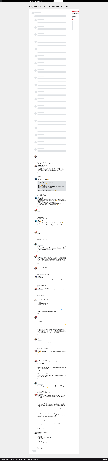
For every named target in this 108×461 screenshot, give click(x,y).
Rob (40, 181)
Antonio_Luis (41, 277)
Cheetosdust (41, 198)
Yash (39, 211)
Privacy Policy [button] (36, 459)
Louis (40, 257)
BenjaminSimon (41, 166)
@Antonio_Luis (60, 329)
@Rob (46, 179)
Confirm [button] (105, 459)
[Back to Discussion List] (1, 1)
